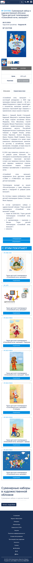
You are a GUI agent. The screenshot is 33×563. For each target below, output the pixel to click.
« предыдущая (16, 238)
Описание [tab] (6, 91)
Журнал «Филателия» (16, 518)
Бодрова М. (22, 24)
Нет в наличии (23, 81)
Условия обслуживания (16, 536)
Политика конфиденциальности (16, 533)
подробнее (16, 280)
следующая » (16, 241)
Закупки (16, 530)
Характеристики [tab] (19, 91)
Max (17, 554)
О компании (16, 515)
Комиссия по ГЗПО (16, 527)
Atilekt (15, 560)
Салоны (17, 545)
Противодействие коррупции (16, 539)
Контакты (16, 542)
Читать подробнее (8, 504)
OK (17, 551)
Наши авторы (16, 524)
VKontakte (17, 548)
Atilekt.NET (26, 560)
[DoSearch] (22, 2)
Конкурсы (16, 521)
